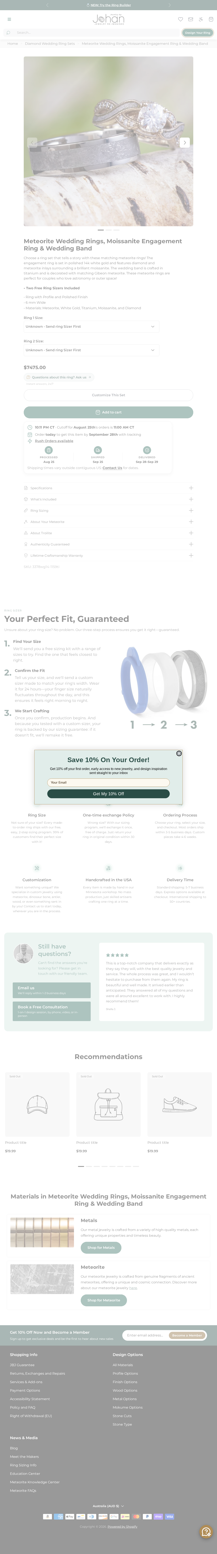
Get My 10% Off (108, 793)
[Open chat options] (206, 1532)
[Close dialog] (179, 753)
